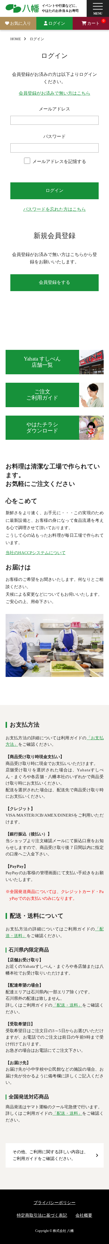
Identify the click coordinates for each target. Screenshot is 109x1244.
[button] (98, 8)
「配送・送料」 (67, 1005)
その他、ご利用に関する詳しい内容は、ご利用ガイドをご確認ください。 (50, 1155)
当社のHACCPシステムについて (36, 552)
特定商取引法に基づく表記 (42, 1215)
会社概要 (83, 1215)
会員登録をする (54, 282)
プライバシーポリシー (54, 1202)
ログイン (56, 23)
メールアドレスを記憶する (59, 161)
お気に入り (20, 23)
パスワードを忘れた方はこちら (54, 209)
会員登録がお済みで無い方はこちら (54, 93)
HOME (15, 39)
